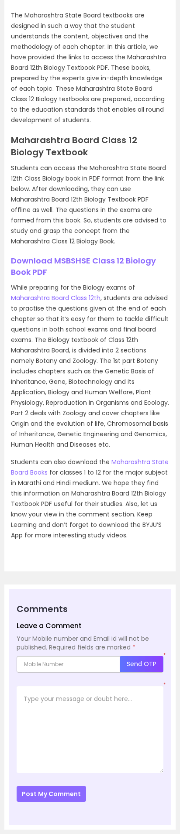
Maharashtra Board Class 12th (55, 298)
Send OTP (141, 664)
